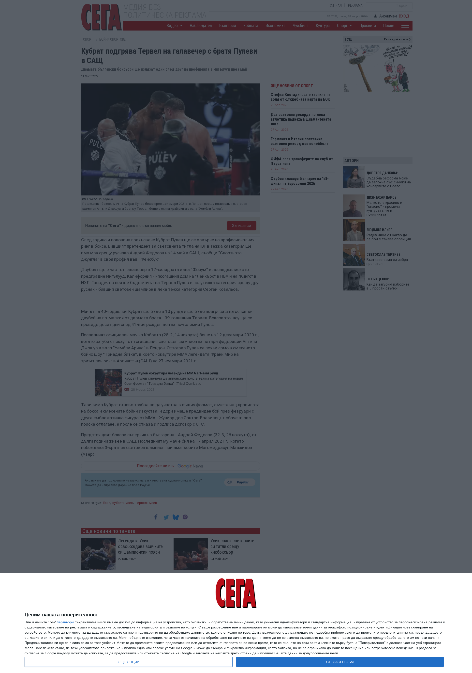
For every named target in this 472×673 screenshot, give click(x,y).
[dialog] (236, 623)
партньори (65, 622)
